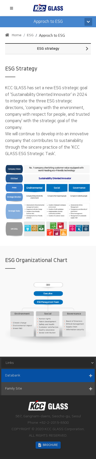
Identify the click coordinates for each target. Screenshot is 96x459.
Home (17, 35)
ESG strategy (48, 49)
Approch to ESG (52, 35)
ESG (30, 35)
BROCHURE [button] (50, 445)
